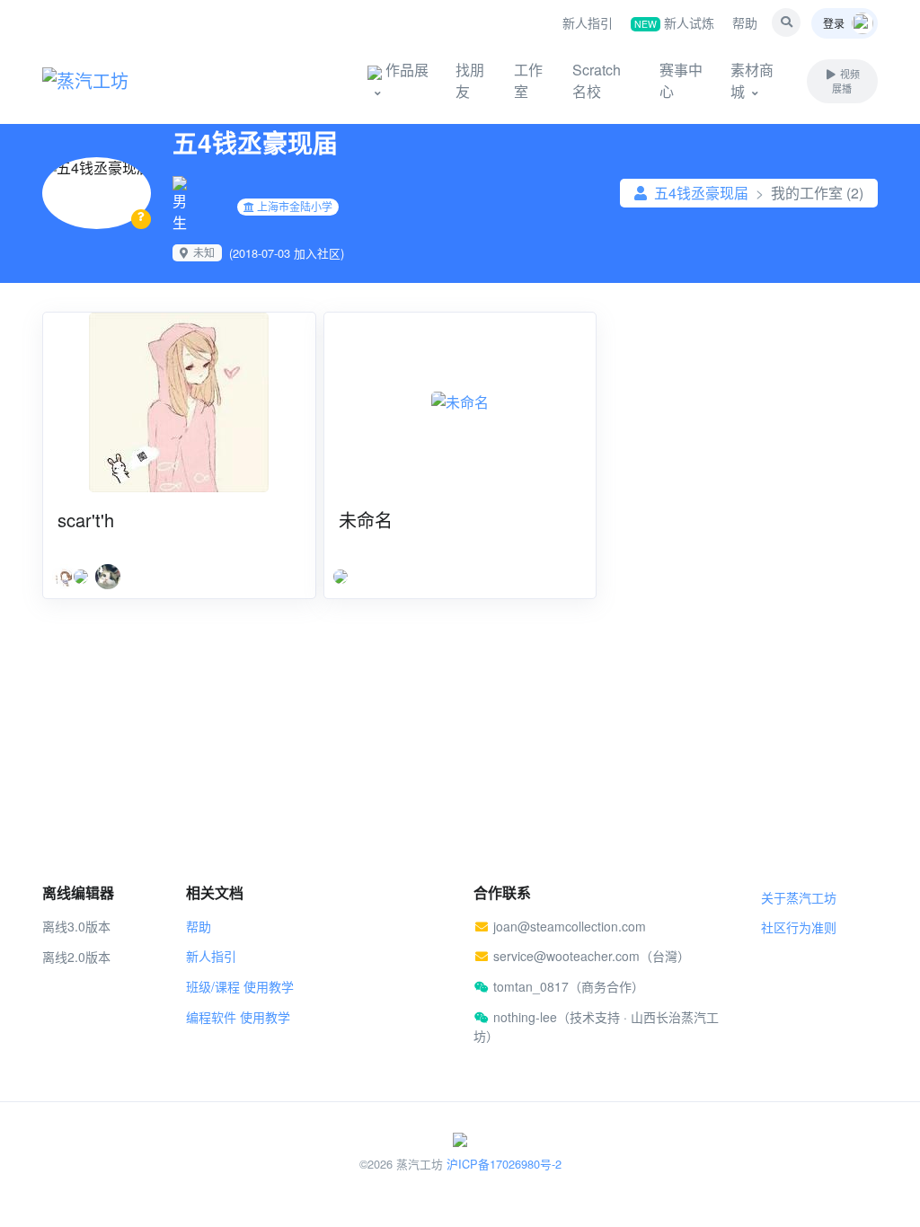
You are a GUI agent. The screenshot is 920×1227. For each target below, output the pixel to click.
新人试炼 (674, 22)
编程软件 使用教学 (238, 1017)
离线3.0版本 (76, 926)
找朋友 (470, 80)
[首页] (109, 80)
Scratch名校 (596, 80)
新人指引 (587, 22)
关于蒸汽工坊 (798, 897)
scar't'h (86, 520)
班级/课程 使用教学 (240, 986)
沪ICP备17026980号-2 (504, 1163)
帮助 (744, 22)
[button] (786, 22)
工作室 (528, 80)
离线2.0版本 (76, 957)
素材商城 (752, 80)
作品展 (405, 69)
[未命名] (460, 402)
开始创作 (289, 80)
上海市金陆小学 (294, 206)
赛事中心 (681, 80)
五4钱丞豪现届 (701, 192)
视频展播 (845, 81)
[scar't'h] (179, 402)
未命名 (366, 520)
